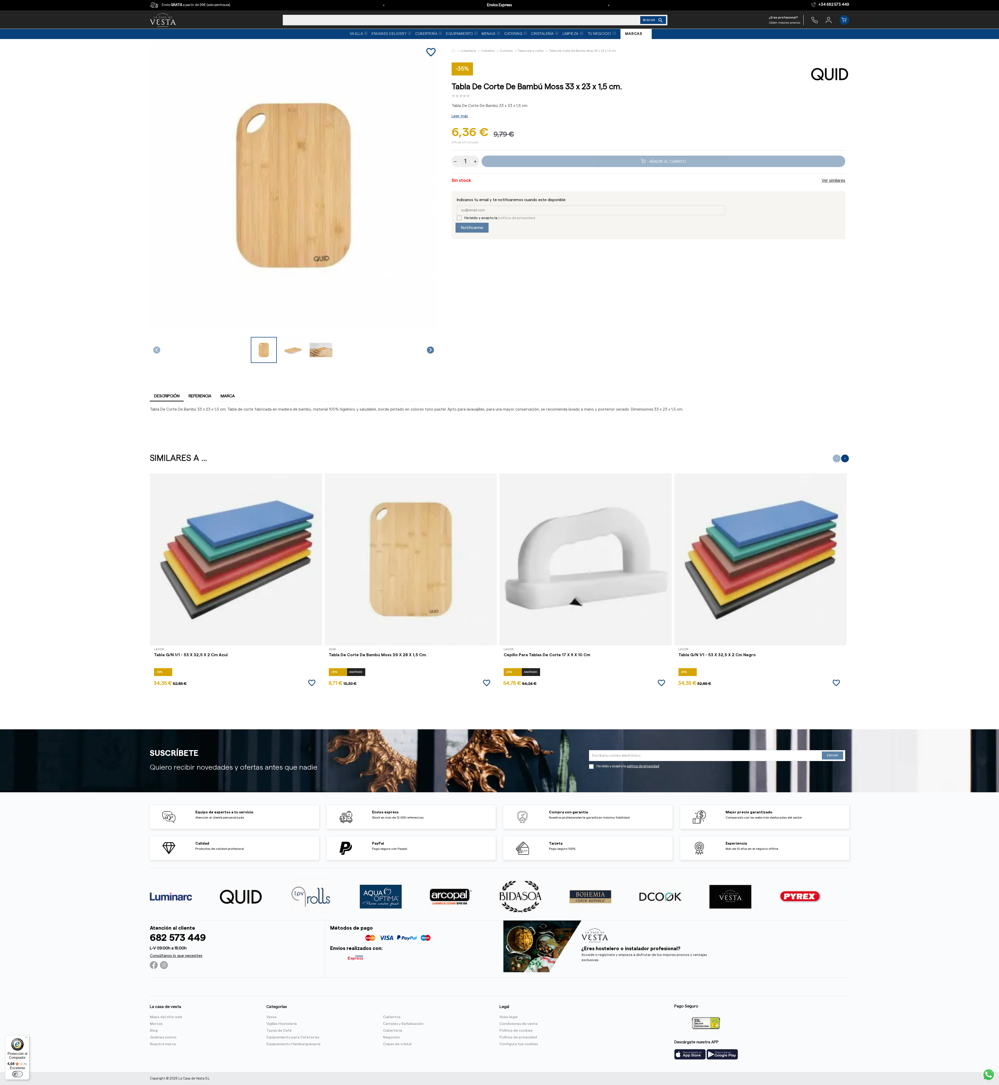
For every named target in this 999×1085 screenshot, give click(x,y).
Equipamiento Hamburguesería (293, 1044)
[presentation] (384, 5)
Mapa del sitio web (166, 1017)
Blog (154, 1030)
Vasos (271, 1017)
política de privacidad (516, 218)
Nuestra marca (163, 1044)
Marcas (156, 1024)
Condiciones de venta (518, 1024)
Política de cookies (516, 1030)
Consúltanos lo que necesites (176, 956)
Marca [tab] (228, 396)
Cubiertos (391, 1017)
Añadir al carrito (667, 161)
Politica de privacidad (518, 1037)
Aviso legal (508, 1017)
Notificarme (472, 228)
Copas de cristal (397, 1044)
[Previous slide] (156, 350)
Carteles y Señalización (403, 1024)
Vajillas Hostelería (281, 1024)
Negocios (391, 1037)
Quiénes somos (163, 1037)
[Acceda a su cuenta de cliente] (828, 20)
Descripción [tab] (167, 396)
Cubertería (392, 1030)
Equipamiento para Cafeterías (292, 1037)
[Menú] (26, 1038)
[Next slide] (430, 350)
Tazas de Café (279, 1030)
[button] (264, 350)
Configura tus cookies (518, 1044)
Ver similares (833, 180)
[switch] (17, 1074)
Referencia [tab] (200, 396)
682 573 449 (178, 938)
